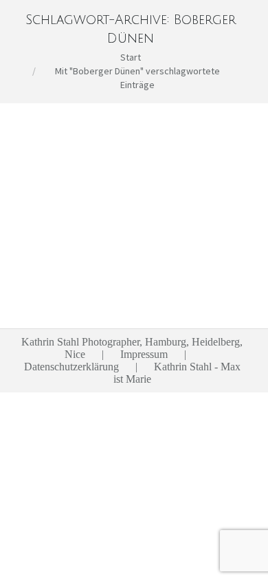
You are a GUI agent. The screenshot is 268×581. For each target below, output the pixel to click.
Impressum (144, 354)
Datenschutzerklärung (71, 366)
